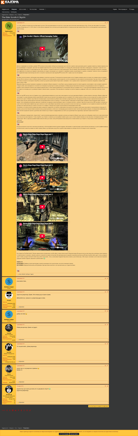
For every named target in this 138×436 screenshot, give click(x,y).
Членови (41, 9)
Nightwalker (6, 19)
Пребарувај (13, 12)
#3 (107, 292)
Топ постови (33, 9)
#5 (107, 324)
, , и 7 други (26, 274)
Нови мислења (5, 12)
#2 (107, 278)
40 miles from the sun (10, 362)
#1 (107, 22)
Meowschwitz (12, 382)
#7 (107, 365)
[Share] (105, 23)
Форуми (14, 9)
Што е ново (22, 9)
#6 (107, 343)
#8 (107, 386)
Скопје (13, 307)
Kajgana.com (5, 9)
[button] (27, 9)
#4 (107, 311)
